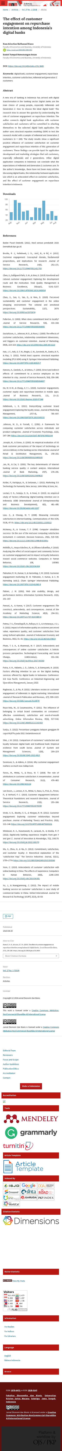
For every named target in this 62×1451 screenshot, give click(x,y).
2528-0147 (32, 1390)
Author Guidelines (11, 1064)
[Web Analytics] (7, 1280)
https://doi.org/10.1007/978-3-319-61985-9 (22, 584)
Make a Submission (31, 1086)
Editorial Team (9, 1050)
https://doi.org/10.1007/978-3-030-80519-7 (22, 363)
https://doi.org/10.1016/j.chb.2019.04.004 (21, 566)
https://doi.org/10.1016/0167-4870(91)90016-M (32, 435)
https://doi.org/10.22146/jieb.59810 (40, 638)
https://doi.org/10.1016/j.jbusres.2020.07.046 (23, 399)
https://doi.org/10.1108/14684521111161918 (23, 722)
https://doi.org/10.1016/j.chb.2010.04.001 (21, 878)
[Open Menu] (3, 3)
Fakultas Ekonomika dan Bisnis (24, 1395)
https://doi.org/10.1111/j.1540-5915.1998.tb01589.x (25, 540)
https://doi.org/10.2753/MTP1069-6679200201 (31, 824)
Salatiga (35, 1398)
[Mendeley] (31, 1123)
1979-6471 (15, 1390)
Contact (6, 1077)
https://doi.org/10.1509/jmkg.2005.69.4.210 (36, 344)
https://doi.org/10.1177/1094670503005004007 (24, 381)
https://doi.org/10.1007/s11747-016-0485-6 (22, 617)
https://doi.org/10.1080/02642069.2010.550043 (34, 860)
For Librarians (10, 1336)
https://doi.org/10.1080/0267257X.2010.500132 (24, 417)
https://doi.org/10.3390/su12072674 (19, 312)
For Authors (9, 1331)
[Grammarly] (31, 1140)
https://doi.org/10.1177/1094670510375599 (22, 806)
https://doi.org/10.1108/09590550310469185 (23, 457)
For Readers (9, 1326)
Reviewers (8, 1055)
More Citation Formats (15, 956)
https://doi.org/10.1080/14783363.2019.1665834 (24, 290)
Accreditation (9, 1073)
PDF (9, 916)
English (8, 1355)
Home (5, 9)
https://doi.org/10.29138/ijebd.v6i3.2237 (21, 508)
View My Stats (18, 1280)
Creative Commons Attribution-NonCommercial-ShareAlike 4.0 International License (31, 1415)
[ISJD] (11, 1187)
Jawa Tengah (48, 1398)
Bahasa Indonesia (12, 1360)
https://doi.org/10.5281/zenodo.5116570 (21, 700)
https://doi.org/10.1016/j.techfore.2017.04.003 (23, 660)
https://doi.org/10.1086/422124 (17, 784)
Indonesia (11, 1401)
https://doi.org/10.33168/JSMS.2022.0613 (21, 755)
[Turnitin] (18, 1149)
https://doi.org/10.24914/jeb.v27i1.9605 (26, 66)
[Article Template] (23, 1172)
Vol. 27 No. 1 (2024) (29, 9)
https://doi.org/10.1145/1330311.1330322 (33, 522)
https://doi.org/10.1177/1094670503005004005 (24, 326)
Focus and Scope (11, 1059)
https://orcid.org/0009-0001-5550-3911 (19, 50)
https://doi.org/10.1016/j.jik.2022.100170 (21, 842)
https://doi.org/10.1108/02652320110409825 (23, 475)
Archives (15, 9)
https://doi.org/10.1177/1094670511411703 (22, 268)
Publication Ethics (11, 1068)
